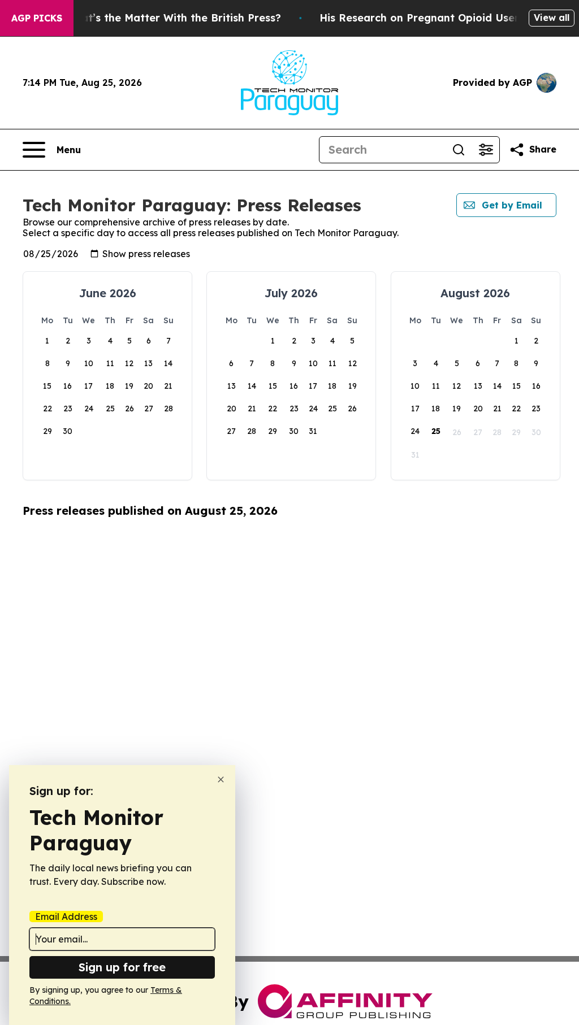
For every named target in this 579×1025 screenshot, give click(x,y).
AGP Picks (36, 18)
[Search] (458, 150)
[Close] (220, 779)
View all (551, 17)
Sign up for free (122, 967)
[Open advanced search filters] (485, 150)
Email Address (66, 916)
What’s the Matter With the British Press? (173, 17)
